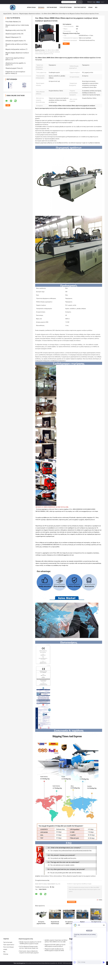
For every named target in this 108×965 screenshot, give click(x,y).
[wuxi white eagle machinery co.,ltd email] (7, 100)
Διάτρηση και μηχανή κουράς (14, 40)
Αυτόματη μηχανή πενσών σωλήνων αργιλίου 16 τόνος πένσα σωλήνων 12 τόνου (41, 922)
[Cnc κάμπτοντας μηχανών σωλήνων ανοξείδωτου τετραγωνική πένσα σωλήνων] (96, 914)
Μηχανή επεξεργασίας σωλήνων (15, 49)
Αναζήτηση (79, 2)
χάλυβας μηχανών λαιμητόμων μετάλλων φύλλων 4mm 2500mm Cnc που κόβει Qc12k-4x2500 (56, 941)
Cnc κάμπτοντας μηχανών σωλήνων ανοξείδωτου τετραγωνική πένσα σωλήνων (96, 922)
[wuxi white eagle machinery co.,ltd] (12, 7)
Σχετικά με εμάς (52, 7)
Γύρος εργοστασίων (66, 7)
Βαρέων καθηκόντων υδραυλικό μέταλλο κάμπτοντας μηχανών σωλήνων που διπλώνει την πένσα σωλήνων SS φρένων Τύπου (82, 922)
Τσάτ (65, 43)
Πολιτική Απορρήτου (19, 963)
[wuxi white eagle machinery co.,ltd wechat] (16, 100)
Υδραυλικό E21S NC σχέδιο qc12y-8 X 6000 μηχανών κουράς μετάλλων (55, 945)
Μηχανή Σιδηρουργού (11, 37)
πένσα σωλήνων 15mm (46, 876)
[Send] (103, 962)
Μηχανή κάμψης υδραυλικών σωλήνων (29, 13)
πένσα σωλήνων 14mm (59, 876)
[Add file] (74, 962)
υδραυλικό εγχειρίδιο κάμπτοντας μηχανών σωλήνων (81, 876)
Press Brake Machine (11, 21)
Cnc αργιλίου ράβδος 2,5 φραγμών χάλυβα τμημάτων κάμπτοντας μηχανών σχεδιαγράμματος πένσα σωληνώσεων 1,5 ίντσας (69, 922)
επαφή (90, 7)
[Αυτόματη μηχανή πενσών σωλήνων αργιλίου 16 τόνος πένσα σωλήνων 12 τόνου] (41, 914)
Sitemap (5, 954)
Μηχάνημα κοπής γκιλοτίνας (14, 30)
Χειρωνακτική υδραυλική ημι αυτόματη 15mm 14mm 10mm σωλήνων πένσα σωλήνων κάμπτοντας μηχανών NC (55, 922)
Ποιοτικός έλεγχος (80, 7)
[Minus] (104, 925)
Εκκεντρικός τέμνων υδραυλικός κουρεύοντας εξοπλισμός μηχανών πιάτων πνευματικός (29, 952)
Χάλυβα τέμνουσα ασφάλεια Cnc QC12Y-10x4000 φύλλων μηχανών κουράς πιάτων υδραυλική (30, 943)
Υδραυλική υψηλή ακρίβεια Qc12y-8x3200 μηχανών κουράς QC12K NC (54, 949)
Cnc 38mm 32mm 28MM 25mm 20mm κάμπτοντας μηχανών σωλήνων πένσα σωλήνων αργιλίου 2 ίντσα (47, 51)
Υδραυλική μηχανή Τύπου (13, 68)
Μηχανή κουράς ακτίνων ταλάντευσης (17, 25)
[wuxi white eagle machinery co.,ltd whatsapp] (12, 100)
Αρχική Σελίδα (31, 7)
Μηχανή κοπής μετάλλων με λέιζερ (16, 44)
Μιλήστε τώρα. (91, 2)
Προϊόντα (41, 7)
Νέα (96, 7)
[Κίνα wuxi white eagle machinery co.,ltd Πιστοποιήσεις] (10, 85)
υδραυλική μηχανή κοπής (13, 34)
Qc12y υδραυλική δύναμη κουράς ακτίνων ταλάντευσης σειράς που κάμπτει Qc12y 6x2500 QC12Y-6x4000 (29, 947)
